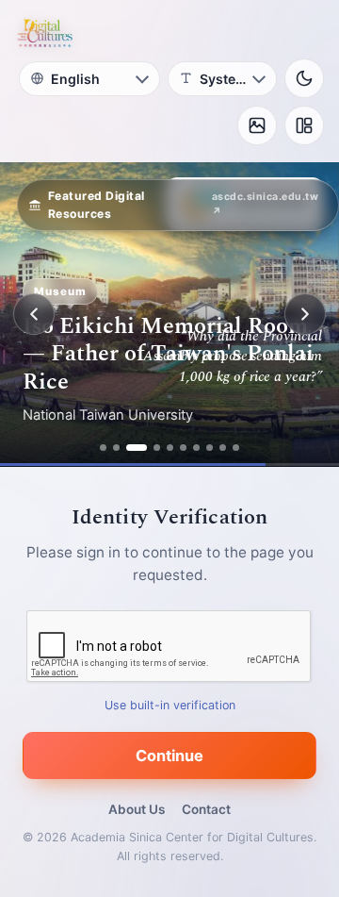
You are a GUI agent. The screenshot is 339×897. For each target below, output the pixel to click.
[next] (305, 314)
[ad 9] (222, 447)
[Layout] (304, 125)
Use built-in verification (170, 705)
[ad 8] (209, 447)
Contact (206, 809)
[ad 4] (149, 447)
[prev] (34, 314)
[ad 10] (236, 447)
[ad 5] (170, 447)
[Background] (257, 125)
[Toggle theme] (304, 78)
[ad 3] (129, 447)
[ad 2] (116, 447)
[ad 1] (103, 447)
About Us (136, 809)
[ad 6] (183, 447)
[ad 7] (196, 447)
